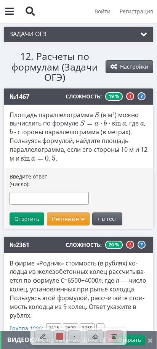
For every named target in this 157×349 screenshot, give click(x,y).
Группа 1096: (26, 328)
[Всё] (114, 336)
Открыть (129, 339)
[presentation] (97, 114)
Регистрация (136, 11)
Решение (65, 219)
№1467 (19, 96)
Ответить (26, 218)
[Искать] (30, 11)
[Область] (95, 336)
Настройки (133, 66)
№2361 (19, 245)
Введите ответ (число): (28, 180)
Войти (103, 11)
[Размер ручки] (74, 336)
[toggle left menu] (9, 11)
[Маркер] (43, 336)
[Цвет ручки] (60, 336)
